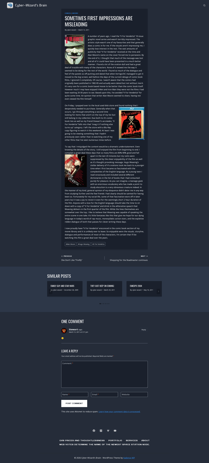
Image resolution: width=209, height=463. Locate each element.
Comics (68, 13)
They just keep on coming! (102, 285)
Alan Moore (70, 244)
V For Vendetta (98, 244)
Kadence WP (129, 457)
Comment (67, 363)
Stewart (73, 329)
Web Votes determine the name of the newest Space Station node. (104, 444)
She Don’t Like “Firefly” (71, 258)
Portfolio (115, 440)
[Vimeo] (108, 430)
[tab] (100, 303)
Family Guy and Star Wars (62, 285)
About (145, 440)
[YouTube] (115, 430)
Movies (75, 13)
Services (132, 440)
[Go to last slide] (50, 291)
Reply (144, 330)
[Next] (158, 291)
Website (126, 394)
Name (65, 394)
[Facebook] (94, 430)
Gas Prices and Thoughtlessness (82, 440)
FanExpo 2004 (136, 285)
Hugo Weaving (83, 244)
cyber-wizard (71, 30)
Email (95, 394)
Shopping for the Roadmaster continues (129, 258)
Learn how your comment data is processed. (119, 411)
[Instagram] (101, 430)
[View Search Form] (204, 5)
